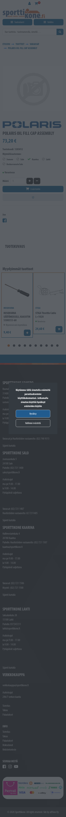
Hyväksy (33, 413)
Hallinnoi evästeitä (33, 423)
